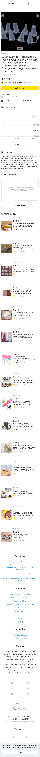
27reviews (4, 97)
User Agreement (12, 722)
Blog (20, 618)
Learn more (27, 82)
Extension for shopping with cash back (20, 604)
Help (20, 608)
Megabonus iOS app (20, 601)
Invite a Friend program (20, 635)
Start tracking (20, 144)
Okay (20, 752)
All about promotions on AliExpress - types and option (20, 579)
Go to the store (20, 88)
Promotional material (20, 638)
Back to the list (2, 15)
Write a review (20, 205)
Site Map (20, 622)
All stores (20, 615)
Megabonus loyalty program (20, 594)
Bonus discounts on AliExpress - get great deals (20, 574)
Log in (26, 3)
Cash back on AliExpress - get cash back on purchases (20, 563)
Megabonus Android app (20, 597)
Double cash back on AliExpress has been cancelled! (20, 568)
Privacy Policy (28, 722)
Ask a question (20, 611)
